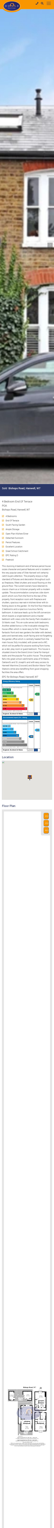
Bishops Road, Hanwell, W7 (21, 488)
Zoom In (47, 817)
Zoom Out (47, 824)
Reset (47, 830)
